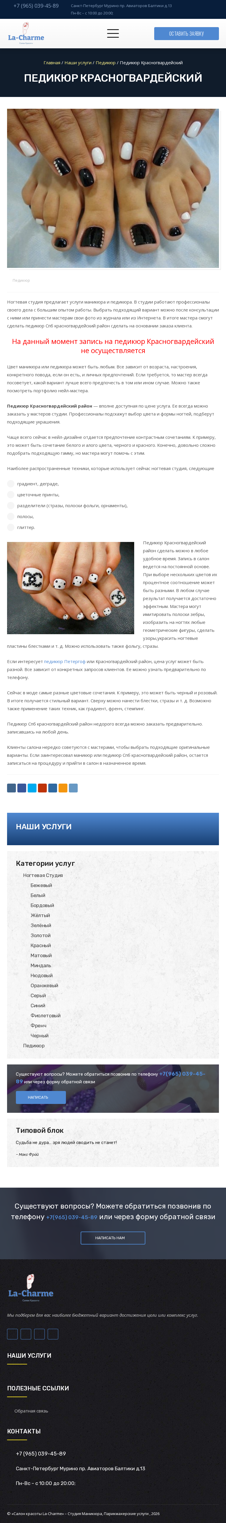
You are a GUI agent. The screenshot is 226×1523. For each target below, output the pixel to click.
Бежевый (41, 885)
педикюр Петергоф (65, 661)
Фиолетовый (46, 1015)
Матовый (41, 955)
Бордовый (42, 905)
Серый (38, 995)
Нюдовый (42, 975)
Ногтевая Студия (43, 875)
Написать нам (110, 1238)
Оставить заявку (186, 33)
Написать (38, 1097)
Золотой (41, 935)
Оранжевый (44, 985)
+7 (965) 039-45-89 (36, 5)
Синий (38, 1005)
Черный (40, 1036)
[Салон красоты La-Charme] (25, 33)
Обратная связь (31, 1411)
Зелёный (41, 925)
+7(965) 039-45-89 (71, 1217)
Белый (38, 895)
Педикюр (21, 280)
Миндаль (41, 965)
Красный (41, 945)
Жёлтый (40, 915)
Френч (38, 1025)
